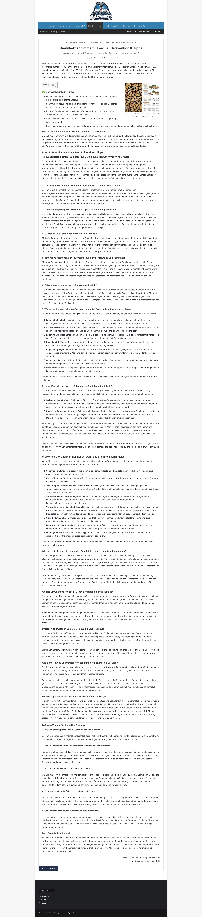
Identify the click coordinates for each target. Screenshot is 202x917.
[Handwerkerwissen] (101, 11)
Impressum (132, 31)
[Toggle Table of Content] (52, 85)
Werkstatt (110, 25)
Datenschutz (145, 31)
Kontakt (157, 31)
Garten (143, 25)
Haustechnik (127, 25)
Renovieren (64, 25)
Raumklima (94, 25)
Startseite (72, 42)
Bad (52, 25)
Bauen (80, 25)
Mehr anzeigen (47, 869)
